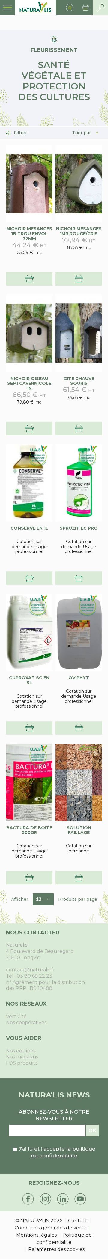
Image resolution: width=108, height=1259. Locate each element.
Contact (77, 1221)
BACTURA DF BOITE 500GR (29, 830)
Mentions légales (36, 1235)
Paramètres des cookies (56, 1249)
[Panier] (85, 7)
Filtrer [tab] (20, 132)
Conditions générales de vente (51, 1228)
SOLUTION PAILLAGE (79, 830)
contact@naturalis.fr (30, 970)
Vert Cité (16, 1016)
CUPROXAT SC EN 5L (29, 680)
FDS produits (22, 1063)
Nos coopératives (26, 1022)
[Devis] (29, 578)
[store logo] (35, 7)
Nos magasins (22, 1057)
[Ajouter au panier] (29, 279)
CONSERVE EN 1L (29, 528)
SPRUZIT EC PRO (79, 528)
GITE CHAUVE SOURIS (79, 381)
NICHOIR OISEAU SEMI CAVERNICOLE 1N (29, 383)
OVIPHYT (78, 677)
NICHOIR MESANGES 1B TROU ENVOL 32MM (29, 233)
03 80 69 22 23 (34, 976)
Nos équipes (20, 1051)
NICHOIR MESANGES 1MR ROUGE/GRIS (79, 231)
